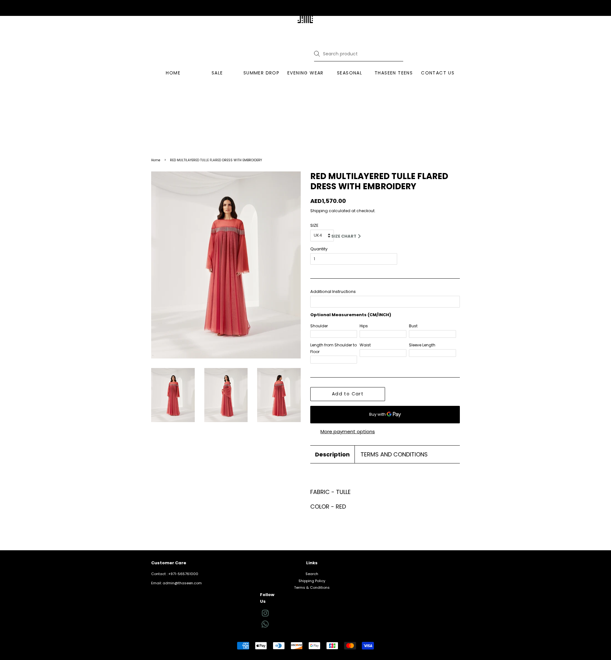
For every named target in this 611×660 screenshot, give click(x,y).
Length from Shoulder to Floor (333, 348)
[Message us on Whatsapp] (265, 626)
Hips (364, 326)
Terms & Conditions (312, 587)
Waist (365, 345)
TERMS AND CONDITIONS (394, 454)
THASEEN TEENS (394, 73)
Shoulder (319, 326)
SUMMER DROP (261, 73)
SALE (217, 73)
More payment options (347, 431)
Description (332, 454)
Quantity (318, 249)
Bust (413, 326)
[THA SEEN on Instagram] (265, 614)
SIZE (314, 225)
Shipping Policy (311, 580)
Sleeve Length (422, 345)
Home (155, 160)
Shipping (319, 210)
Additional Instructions (333, 291)
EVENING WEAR (305, 73)
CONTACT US (437, 73)
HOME (173, 73)
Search (312, 573)
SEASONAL (349, 73)
